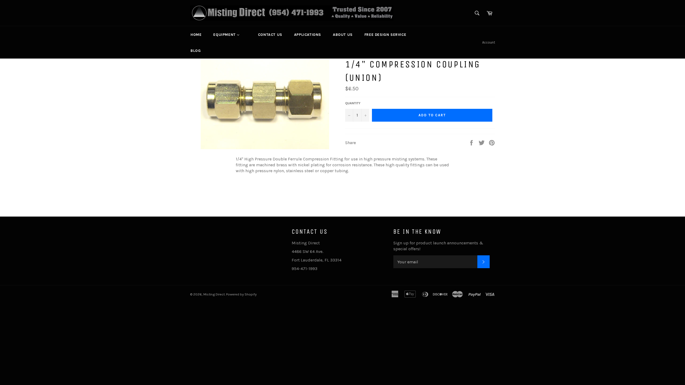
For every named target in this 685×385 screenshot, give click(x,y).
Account (488, 42)
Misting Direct (214, 294)
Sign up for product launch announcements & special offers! (438, 245)
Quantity (352, 103)
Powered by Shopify (241, 294)
